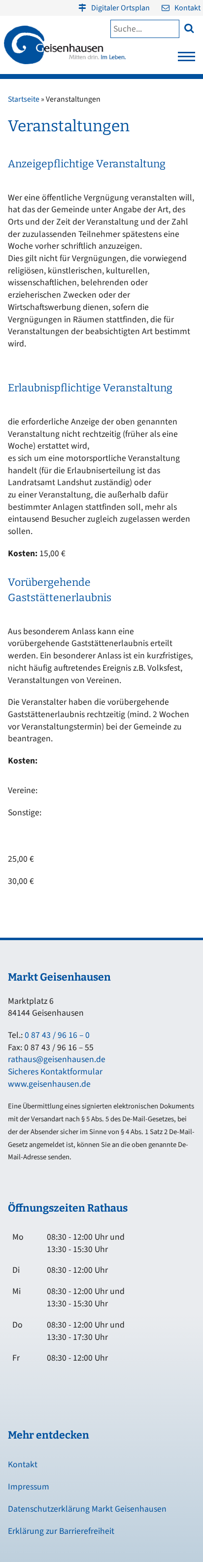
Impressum (28, 1487)
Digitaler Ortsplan (120, 7)
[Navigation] (186, 59)
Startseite (23, 99)
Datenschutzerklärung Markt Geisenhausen (87, 1509)
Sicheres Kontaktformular (55, 1072)
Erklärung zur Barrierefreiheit (61, 1531)
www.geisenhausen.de (49, 1084)
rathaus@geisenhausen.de (56, 1059)
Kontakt (187, 7)
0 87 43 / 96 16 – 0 (57, 1035)
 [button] (189, 28)
